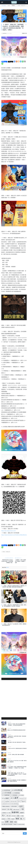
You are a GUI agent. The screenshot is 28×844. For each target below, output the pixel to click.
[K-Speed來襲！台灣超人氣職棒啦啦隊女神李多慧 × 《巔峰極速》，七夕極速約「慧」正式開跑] (3, 766)
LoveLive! (4, 803)
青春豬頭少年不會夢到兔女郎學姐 (18, 824)
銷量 (15, 822)
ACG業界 (14, 798)
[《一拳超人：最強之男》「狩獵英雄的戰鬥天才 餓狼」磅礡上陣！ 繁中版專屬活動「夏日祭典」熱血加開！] (14, 596)
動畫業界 (22, 812)
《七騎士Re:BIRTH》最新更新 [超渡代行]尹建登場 (17, 748)
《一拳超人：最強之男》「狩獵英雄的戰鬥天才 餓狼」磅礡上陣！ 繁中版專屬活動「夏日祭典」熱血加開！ (14, 605)
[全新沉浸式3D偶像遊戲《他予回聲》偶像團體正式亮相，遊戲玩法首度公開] (3, 780)
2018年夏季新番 (6, 790)
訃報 (3, 822)
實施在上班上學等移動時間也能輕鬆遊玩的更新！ (16, 730)
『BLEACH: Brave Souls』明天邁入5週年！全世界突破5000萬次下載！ (7, 561)
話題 (6, 822)
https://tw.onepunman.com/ (8, 530)
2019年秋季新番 (14, 795)
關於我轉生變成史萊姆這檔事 (7, 824)
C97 (2, 801)
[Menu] (2, 2)
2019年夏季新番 (16, 793)
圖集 (18, 815)
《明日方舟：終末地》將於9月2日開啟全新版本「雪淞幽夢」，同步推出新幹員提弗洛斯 (16, 724)
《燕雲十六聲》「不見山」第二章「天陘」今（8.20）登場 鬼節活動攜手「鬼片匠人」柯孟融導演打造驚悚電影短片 (16, 774)
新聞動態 (23, 33)
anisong (21, 798)
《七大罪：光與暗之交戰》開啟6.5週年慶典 (15, 754)
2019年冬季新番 (6, 793)
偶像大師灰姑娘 (16, 809)
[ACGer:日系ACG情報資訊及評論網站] (14, 2)
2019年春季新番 (5, 795)
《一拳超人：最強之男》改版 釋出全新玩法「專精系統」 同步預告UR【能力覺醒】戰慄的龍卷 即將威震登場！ (14, 586)
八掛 (22, 809)
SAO (9, 803)
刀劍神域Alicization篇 (6, 812)
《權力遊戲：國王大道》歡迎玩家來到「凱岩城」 (16, 742)
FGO (19, 801)
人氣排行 (20, 806)
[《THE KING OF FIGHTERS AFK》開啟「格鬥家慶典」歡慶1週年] (3, 760)
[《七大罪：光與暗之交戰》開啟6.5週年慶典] (3, 754)
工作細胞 (22, 815)
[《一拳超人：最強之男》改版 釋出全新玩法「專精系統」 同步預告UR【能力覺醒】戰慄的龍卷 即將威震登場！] (14, 577)
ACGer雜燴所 (5, 798)
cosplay (7, 801)
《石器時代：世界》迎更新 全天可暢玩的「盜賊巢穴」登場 (20, 561)
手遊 (9, 819)
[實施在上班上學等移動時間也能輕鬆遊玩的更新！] (3, 730)
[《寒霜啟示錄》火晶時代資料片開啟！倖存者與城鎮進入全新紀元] (3, 736)
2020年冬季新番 (21, 795)
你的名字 (4, 809)
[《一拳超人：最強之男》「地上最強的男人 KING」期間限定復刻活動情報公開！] (14, 615)
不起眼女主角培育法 (6, 806)
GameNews (4, 33)
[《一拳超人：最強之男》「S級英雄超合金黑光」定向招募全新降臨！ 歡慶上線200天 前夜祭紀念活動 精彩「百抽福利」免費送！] (14, 16)
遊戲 (26, 33)
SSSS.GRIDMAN (14, 803)
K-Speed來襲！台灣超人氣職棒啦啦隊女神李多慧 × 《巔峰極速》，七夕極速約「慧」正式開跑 (16, 767)
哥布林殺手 (14, 815)
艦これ (22, 819)
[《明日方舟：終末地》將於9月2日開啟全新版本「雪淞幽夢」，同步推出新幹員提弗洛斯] (3, 724)
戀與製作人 (4, 819)
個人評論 (10, 809)
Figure (23, 801)
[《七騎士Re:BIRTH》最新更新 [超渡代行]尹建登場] (3, 748)
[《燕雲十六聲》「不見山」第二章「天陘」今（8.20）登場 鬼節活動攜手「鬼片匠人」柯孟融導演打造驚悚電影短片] (3, 772)
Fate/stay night (13, 801)
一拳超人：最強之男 (6, 551)
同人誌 (9, 816)
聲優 (17, 819)
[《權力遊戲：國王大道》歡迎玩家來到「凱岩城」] (3, 742)
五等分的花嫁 (13, 806)
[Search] (26, 2)
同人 (3, 816)
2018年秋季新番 (16, 790)
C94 (25, 798)
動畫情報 (15, 812)
